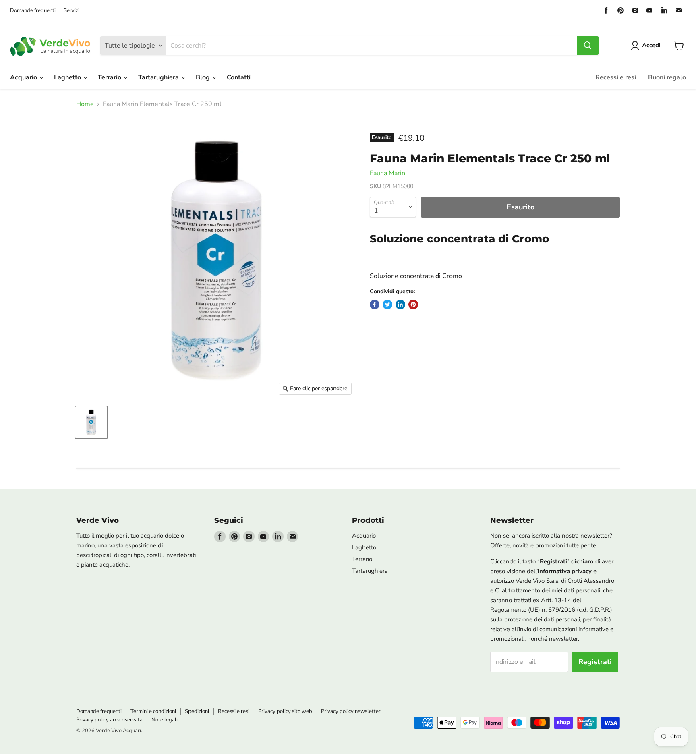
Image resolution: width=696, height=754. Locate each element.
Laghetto (68, 77)
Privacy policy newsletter (351, 711)
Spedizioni (197, 711)
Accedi (651, 45)
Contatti (239, 77)
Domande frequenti (33, 11)
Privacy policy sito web (285, 711)
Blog (203, 77)
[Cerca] (588, 45)
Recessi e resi (615, 77)
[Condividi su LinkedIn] (400, 304)
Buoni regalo (667, 77)
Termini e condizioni (153, 711)
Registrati (595, 662)
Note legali (164, 719)
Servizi (71, 11)
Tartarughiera (159, 77)
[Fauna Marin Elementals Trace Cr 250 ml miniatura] (91, 422)
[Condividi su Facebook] (374, 304)
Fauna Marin (387, 173)
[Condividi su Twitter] (387, 304)
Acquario (24, 77)
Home (85, 104)
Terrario (110, 77)
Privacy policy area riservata (109, 719)
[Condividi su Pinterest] (413, 304)
